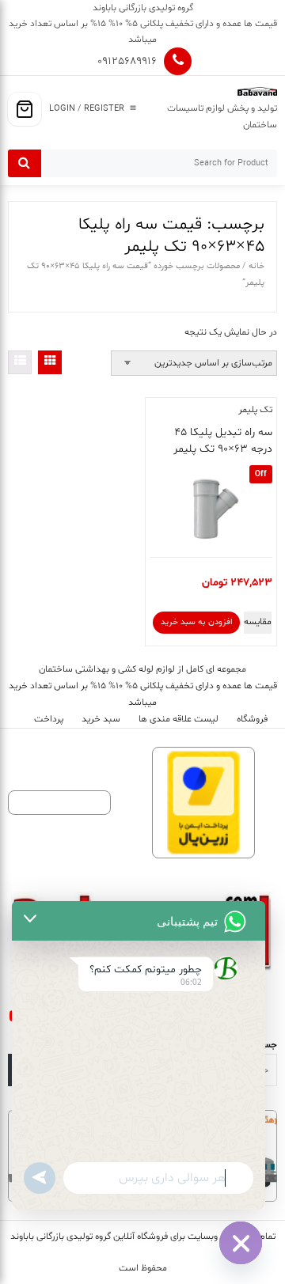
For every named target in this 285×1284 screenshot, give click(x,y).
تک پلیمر (255, 409)
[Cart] (24, 109)
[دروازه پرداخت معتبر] (203, 802)
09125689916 (127, 61)
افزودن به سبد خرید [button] (196, 622)
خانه (256, 266)
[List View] (20, 362)
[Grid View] (50, 362)
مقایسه (258, 621)
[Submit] (24, 163)
